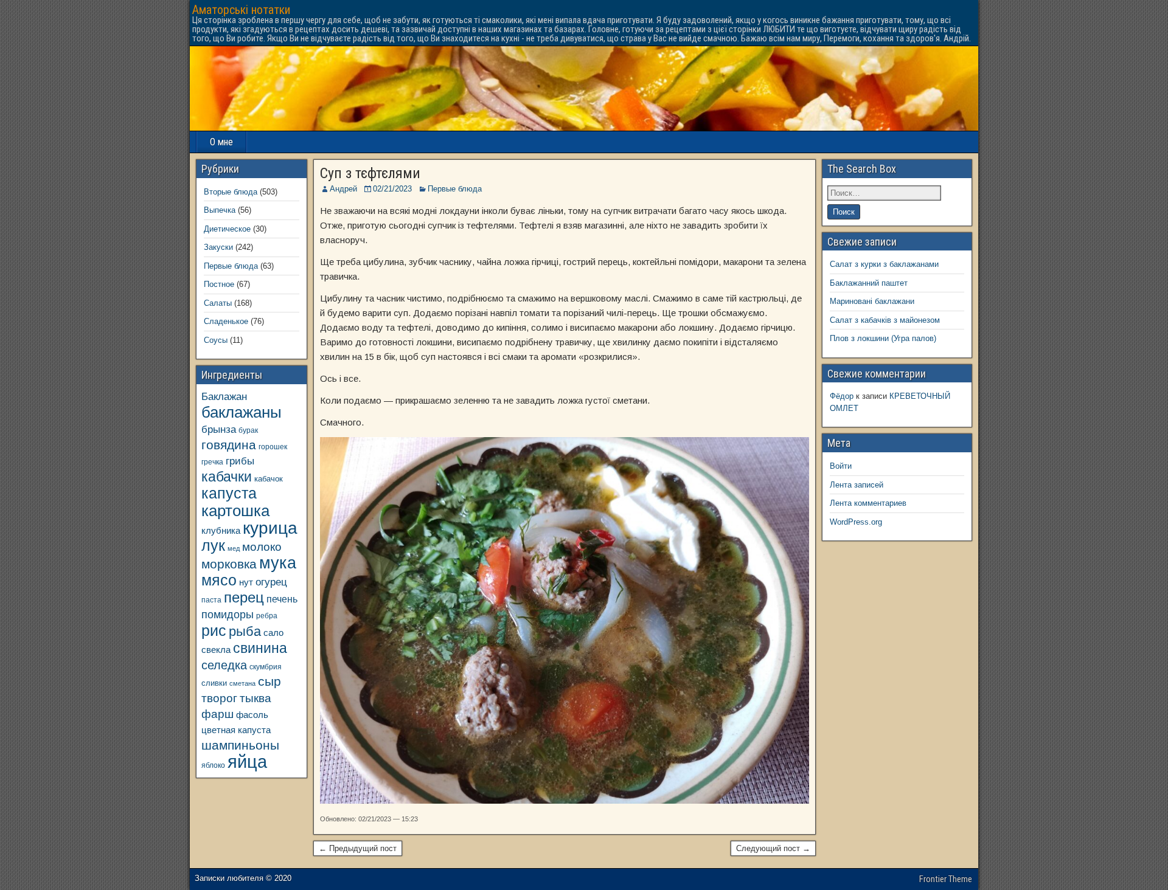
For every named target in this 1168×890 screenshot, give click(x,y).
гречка (212, 462)
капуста (229, 493)
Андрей (343, 188)
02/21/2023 (392, 188)
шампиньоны (240, 745)
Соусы (216, 340)
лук (213, 545)
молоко (262, 546)
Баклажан (224, 396)
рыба (245, 631)
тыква (255, 698)
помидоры (227, 615)
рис (213, 630)
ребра (266, 615)
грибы (240, 461)
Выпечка (219, 210)
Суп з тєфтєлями (370, 173)
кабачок (268, 478)
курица (270, 528)
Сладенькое (226, 321)
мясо (219, 580)
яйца (247, 761)
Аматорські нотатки (241, 9)
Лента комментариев (868, 503)
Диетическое (227, 228)
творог (219, 698)
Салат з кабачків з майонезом (885, 320)
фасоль (252, 715)
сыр (269, 681)
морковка (229, 564)
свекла (216, 649)
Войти (841, 466)
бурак (248, 430)
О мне (221, 142)
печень (281, 598)
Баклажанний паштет (869, 283)
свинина (260, 648)
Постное (219, 284)
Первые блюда (455, 188)
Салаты (218, 303)
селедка (224, 665)
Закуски (218, 247)
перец (244, 597)
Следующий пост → (773, 848)
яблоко (213, 765)
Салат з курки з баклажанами (884, 264)
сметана (242, 683)
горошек (273, 446)
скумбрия (265, 667)
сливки (214, 683)
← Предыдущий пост (358, 848)
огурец (271, 582)
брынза (218, 429)
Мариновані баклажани (872, 301)
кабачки (226, 477)
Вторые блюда (230, 191)
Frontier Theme (945, 879)
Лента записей (856, 484)
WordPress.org (856, 521)
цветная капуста (236, 730)
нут (246, 582)
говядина (228, 445)
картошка (235, 510)
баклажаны (241, 412)
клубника (220, 531)
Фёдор (841, 396)
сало (273, 633)
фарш (217, 714)
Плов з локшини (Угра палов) (883, 338)
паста (211, 600)
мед (234, 548)
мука (277, 563)
